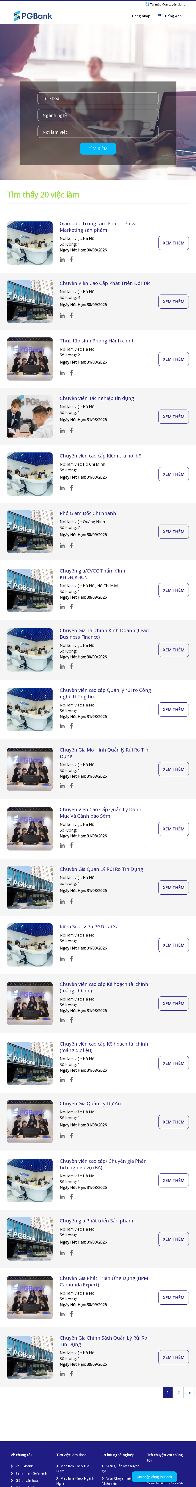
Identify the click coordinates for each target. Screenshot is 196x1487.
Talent (151, 1483)
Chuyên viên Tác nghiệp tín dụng (97, 398)
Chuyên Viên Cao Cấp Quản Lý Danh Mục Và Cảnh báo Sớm (101, 812)
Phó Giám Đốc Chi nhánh (88, 513)
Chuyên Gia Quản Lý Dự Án (90, 1103)
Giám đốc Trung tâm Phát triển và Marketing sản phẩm (98, 226)
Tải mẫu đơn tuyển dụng (167, 4)
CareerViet (178, 1483)
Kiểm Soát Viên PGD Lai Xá (89, 926)
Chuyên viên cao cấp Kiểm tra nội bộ (101, 455)
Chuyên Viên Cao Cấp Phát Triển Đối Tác (105, 283)
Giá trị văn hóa (27, 1480)
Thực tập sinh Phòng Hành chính (97, 340)
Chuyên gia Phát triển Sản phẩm (96, 1220)
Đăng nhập (141, 15)
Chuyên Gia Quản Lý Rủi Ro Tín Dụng (101, 869)
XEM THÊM (174, 243)
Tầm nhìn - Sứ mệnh (31, 1473)
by (169, 1483)
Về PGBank (24, 1466)
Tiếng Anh (173, 15)
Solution (161, 1483)
